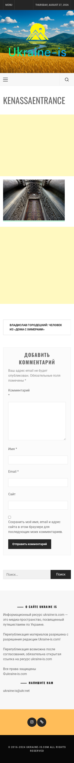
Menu (8, 4)
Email (13, 472)
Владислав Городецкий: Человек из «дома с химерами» (36, 327)
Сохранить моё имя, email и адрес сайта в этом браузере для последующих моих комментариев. (35, 527)
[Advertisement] (37, 145)
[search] (67, 79)
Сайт (12, 494)
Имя (12, 449)
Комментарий (16, 392)
